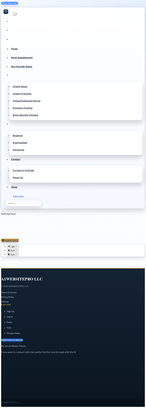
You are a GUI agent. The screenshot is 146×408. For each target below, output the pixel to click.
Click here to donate (12, 340)
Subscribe (18, 196)
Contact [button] (15, 159)
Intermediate (20, 142)
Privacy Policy (7, 297)
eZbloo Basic (20, 86)
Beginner (18, 135)
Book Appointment (22, 57)
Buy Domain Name (21, 66)
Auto (12, 254)
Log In (10, 317)
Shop (14, 187)
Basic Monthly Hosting (25, 115)
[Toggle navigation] (15, 14)
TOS (9, 328)
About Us (18, 177)
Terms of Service (9, 292)
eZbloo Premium (22, 93)
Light (13, 246)
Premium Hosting (22, 108)
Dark (12, 250)
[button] (11, 75)
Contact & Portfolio (23, 170)
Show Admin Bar (9, 3)
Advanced (18, 149)
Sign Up (10, 311)
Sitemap (5, 301)
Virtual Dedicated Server (26, 100)
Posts (14, 48)
